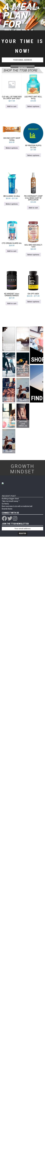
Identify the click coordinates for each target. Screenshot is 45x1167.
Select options (33, 106)
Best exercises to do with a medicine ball (17, 506)
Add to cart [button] (11, 106)
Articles (32, 8)
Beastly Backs (7, 509)
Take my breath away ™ (11, 501)
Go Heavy (5, 504)
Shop (16, 8)
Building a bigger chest (10, 499)
